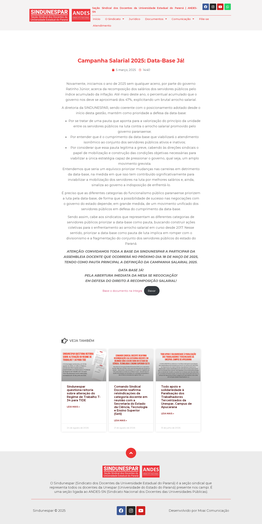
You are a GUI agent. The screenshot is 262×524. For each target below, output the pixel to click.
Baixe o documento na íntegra (122, 290)
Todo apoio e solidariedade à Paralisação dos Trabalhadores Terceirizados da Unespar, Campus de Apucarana (176, 397)
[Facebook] (205, 7)
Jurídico (134, 19)
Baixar (152, 290)
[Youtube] (220, 7)
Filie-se (204, 19)
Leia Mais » (73, 406)
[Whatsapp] (227, 7)
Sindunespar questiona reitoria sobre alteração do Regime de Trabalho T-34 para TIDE (84, 393)
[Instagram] (213, 7)
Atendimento (102, 25)
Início (96, 19)
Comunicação (181, 19)
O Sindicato (113, 19)
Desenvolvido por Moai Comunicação (199, 511)
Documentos (154, 19)
